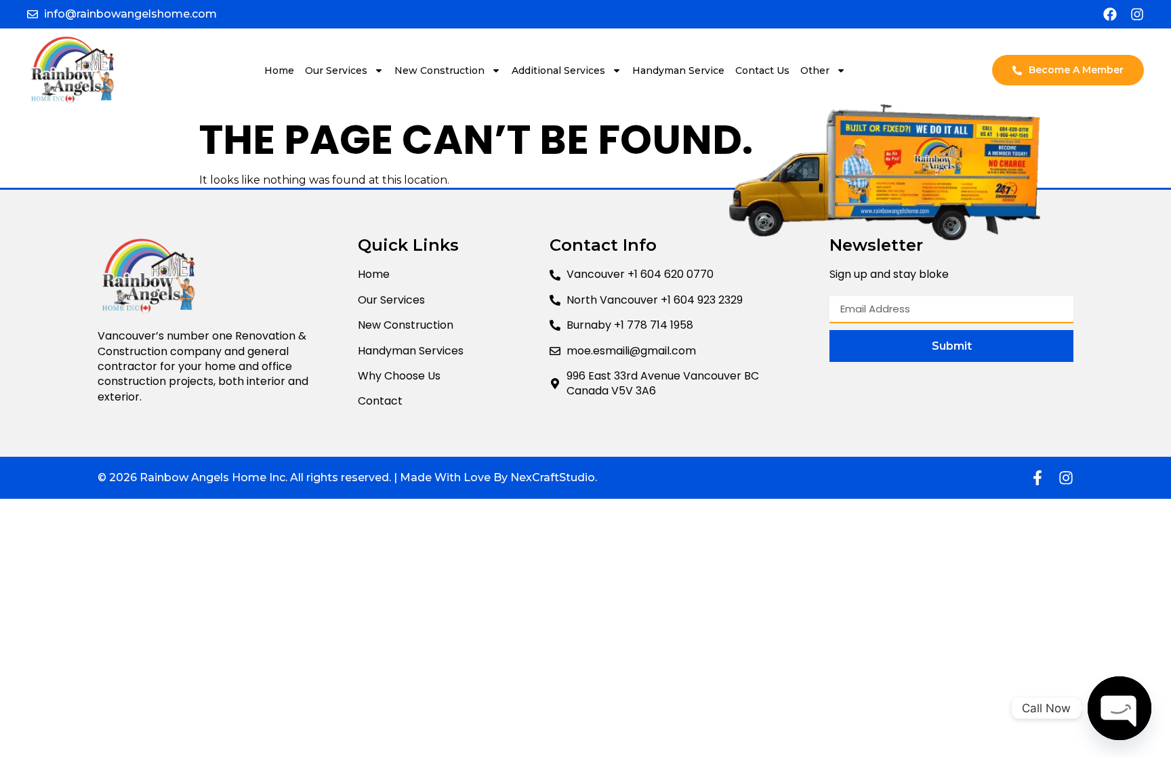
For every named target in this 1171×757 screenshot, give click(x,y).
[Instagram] (1137, 14)
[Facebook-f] (1037, 477)
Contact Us (762, 70)
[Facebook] (1110, 14)
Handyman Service (678, 70)
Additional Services (558, 70)
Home (279, 70)
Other (814, 70)
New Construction (439, 70)
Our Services (336, 70)
